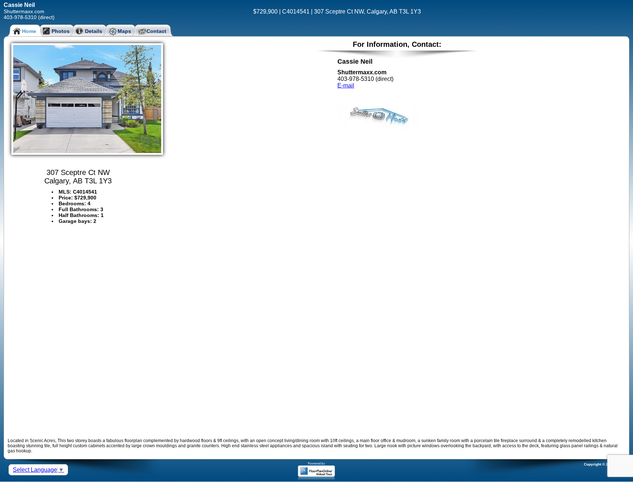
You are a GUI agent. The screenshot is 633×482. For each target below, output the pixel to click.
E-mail (345, 85)
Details (93, 31)
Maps (124, 31)
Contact (156, 31)
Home (29, 31)
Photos (61, 31)
